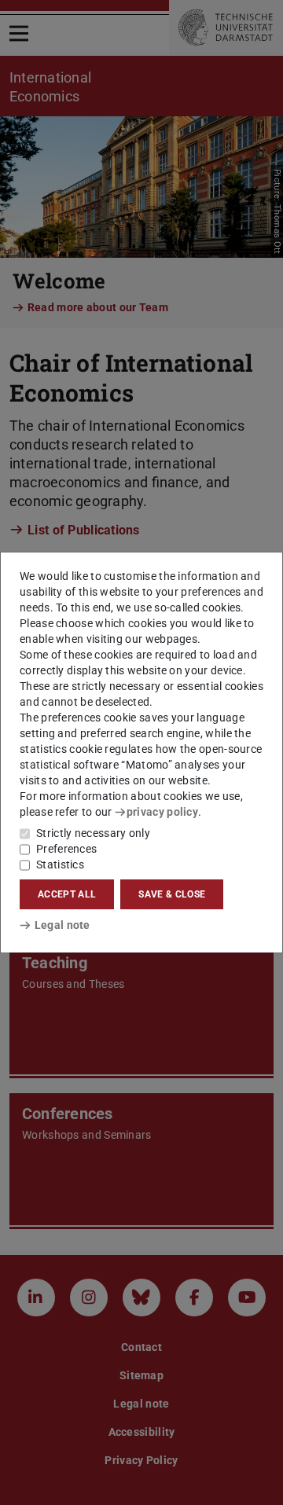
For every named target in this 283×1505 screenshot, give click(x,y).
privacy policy (162, 812)
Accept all (67, 894)
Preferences (66, 848)
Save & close (171, 894)
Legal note (62, 925)
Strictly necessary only (93, 833)
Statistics (60, 864)
